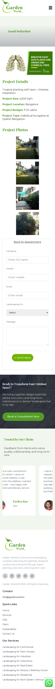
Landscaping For (14, 304)
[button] (51, 8)
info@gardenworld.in (13, 597)
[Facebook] (25, 576)
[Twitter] (18, 576)
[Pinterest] (32, 576)
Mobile (9, 268)
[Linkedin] (12, 576)
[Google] (5, 576)
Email (9, 286)
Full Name (11, 251)
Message (10, 321)
